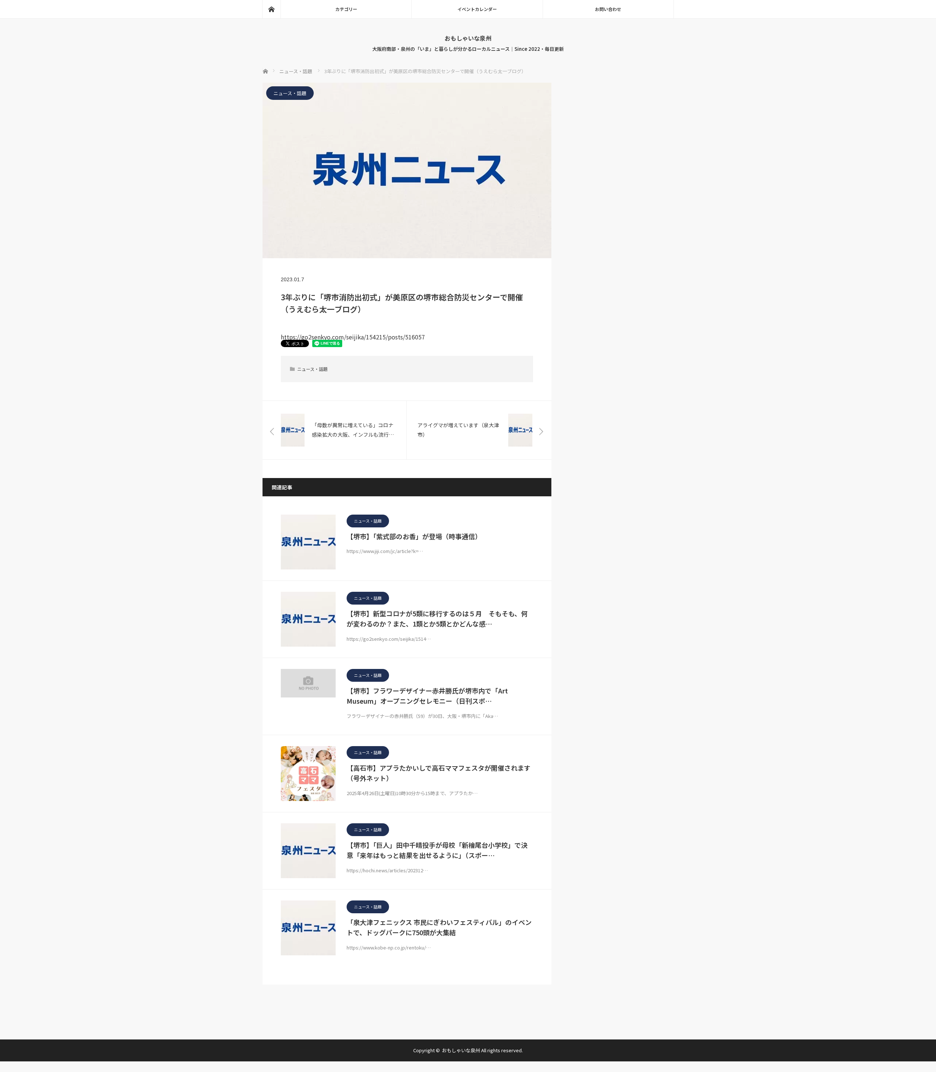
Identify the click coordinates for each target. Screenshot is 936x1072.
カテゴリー (346, 9)
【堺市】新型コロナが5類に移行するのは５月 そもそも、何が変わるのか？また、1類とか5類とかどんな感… (437, 619)
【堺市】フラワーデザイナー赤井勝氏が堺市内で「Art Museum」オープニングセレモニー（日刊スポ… (427, 696)
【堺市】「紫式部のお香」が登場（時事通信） (414, 536)
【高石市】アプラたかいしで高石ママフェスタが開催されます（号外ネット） (439, 773)
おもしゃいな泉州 (468, 38)
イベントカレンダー (477, 9)
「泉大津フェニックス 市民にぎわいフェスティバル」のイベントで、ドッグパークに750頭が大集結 (439, 927)
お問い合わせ (608, 9)
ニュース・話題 (289, 93)
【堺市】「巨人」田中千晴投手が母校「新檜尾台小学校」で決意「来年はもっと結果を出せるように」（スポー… (437, 850)
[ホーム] (271, 9)
